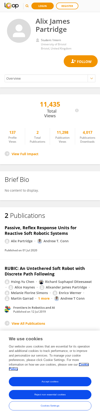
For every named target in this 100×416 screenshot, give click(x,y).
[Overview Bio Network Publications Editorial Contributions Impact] (50, 78)
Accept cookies (50, 381)
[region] (50, 373)
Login (42, 6)
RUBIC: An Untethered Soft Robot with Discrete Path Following (45, 271)
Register (67, 6)
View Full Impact (25, 154)
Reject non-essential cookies (50, 394)
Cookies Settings (50, 405)
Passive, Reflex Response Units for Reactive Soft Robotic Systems (41, 230)
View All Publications (28, 323)
